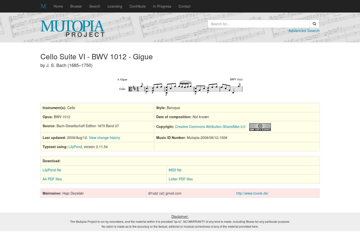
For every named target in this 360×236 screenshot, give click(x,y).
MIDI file (175, 169)
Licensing (115, 6)
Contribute (138, 6)
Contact (185, 6)
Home (58, 6)
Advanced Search (304, 30)
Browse (76, 6)
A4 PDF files (52, 178)
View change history (104, 137)
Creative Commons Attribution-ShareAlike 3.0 (210, 126)
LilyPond (75, 146)
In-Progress (162, 6)
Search (94, 6)
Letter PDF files (181, 178)
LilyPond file (52, 169)
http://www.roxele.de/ (252, 193)
